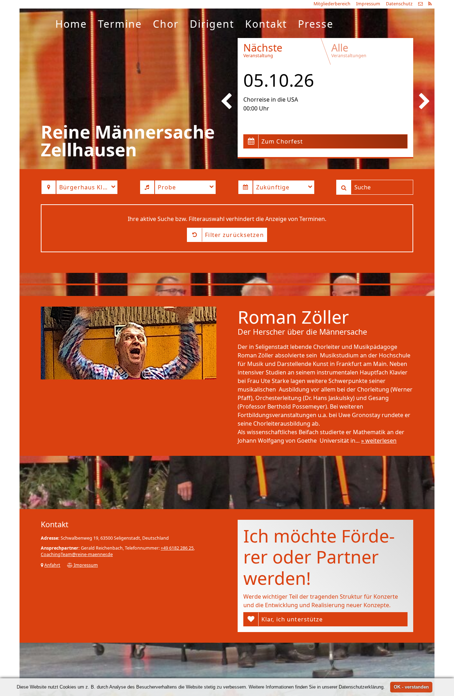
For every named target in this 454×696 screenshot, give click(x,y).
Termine (120, 24)
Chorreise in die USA (270, 99)
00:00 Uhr (256, 108)
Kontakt (266, 24)
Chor (166, 24)
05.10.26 (278, 80)
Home (71, 24)
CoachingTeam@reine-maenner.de (77, 554)
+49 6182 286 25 (177, 548)
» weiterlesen (379, 440)
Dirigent (212, 24)
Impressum (368, 4)
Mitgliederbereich (332, 4)
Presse (315, 24)
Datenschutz (399, 4)
